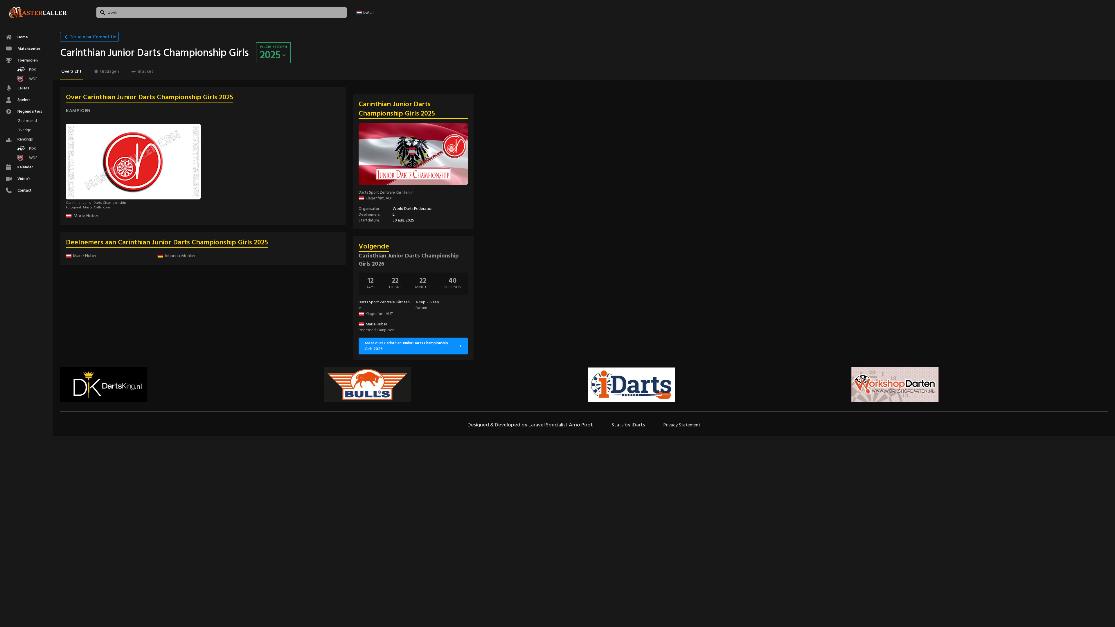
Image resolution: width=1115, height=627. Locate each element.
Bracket (145, 71)
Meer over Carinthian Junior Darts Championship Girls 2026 (406, 346)
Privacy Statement (681, 425)
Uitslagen (109, 71)
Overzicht (71, 71)
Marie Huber (85, 215)
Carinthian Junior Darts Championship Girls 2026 (409, 260)
